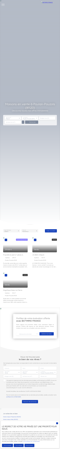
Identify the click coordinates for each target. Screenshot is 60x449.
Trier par (24, 230)
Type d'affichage (7, 230)
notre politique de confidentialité (31, 441)
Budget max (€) (44, 118)
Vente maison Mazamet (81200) (12, 417)
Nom (24, 368)
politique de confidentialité (13, 397)
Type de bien (8, 117)
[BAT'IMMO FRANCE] (50, 4)
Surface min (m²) (10, 122)
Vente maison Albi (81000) (10, 419)
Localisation (25, 117)
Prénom (7, 368)
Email (42, 368)
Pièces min (44, 376)
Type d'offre (7, 371)
